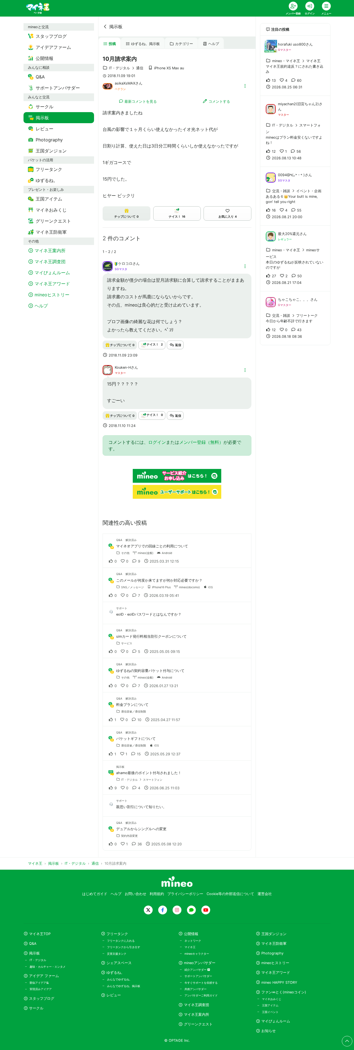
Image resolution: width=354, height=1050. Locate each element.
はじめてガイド (94, 894)
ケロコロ (125, 264)
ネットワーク (192, 940)
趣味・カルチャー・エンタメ (48, 966)
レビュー (113, 995)
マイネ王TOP (40, 934)
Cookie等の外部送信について (230, 894)
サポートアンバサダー (198, 976)
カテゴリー (184, 44)
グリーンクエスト (198, 1024)
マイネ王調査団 (196, 1005)
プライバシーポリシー (185, 894)
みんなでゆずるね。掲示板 (123, 986)
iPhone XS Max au (169, 68)
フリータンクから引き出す (123, 947)
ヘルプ (213, 44)
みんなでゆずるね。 (119, 979)
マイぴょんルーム (275, 1021)
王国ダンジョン (274, 934)
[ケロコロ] (108, 266)
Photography (272, 953)
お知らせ (268, 1031)
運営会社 (264, 894)
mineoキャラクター (196, 953)
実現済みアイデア (41, 989)
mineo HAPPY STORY (279, 982)
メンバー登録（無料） (201, 442)
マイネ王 (190, 947)
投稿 (112, 44)
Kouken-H (123, 367)
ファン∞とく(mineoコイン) (283, 992)
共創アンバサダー (195, 989)
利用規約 (157, 894)
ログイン (157, 442)
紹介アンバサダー (195, 969)
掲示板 (116, 26)
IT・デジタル (38, 960)
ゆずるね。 (115, 972)
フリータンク (117, 934)
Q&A (33, 943)
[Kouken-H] (108, 369)
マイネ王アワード (275, 972)
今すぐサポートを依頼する (201, 982)
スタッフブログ (41, 998)
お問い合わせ (135, 894)
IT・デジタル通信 (126, 68)
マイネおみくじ (271, 999)
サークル (36, 1008)
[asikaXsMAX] (108, 86)
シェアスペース (119, 963)
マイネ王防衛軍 (274, 943)
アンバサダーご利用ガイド (201, 995)
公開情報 (191, 934)
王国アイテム (270, 1005)
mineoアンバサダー (199, 963)
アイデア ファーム (44, 976)
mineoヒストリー (275, 963)
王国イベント (270, 1012)
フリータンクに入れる (121, 940)
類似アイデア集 (39, 982)
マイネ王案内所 (196, 1014)
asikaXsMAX (125, 83)
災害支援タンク (116, 953)
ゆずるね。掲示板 (145, 44)
